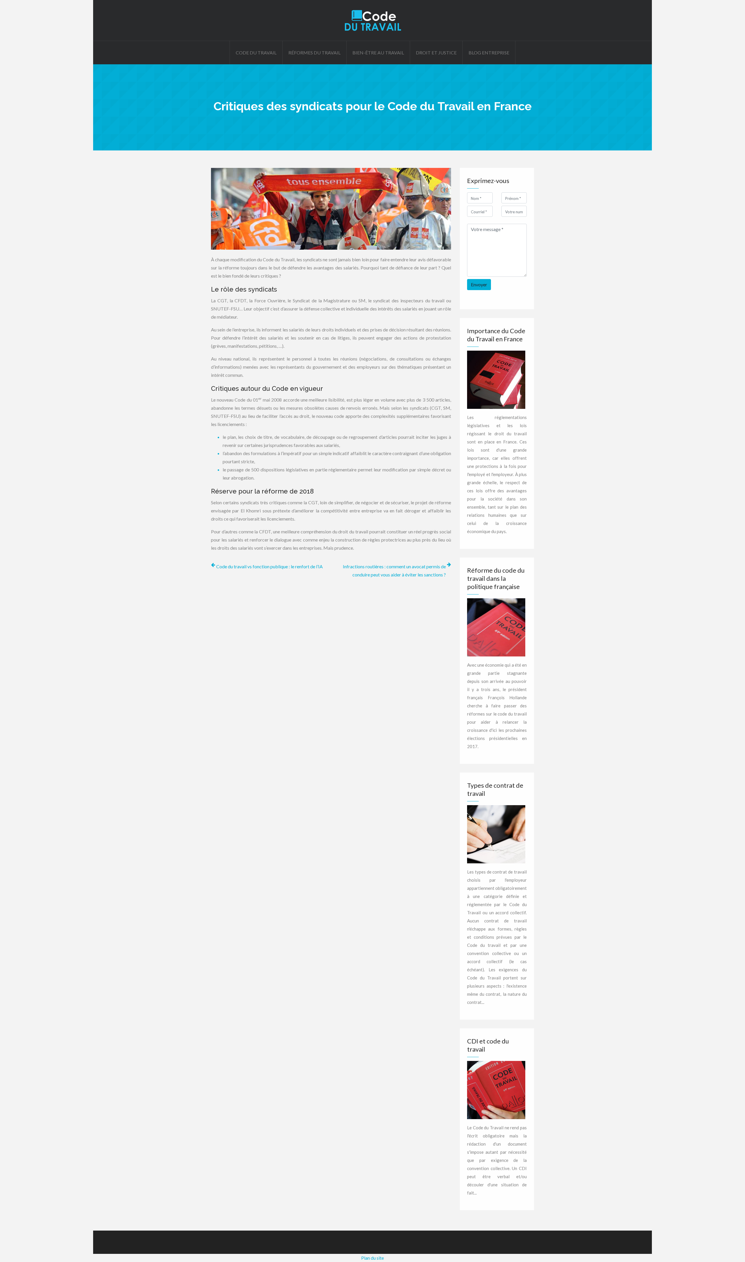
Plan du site (372, 1258)
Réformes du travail (314, 52)
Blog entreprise (489, 52)
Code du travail (256, 52)
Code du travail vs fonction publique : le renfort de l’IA (269, 566)
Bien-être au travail (378, 52)
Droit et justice (436, 52)
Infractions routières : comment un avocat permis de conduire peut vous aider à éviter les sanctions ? (394, 570)
